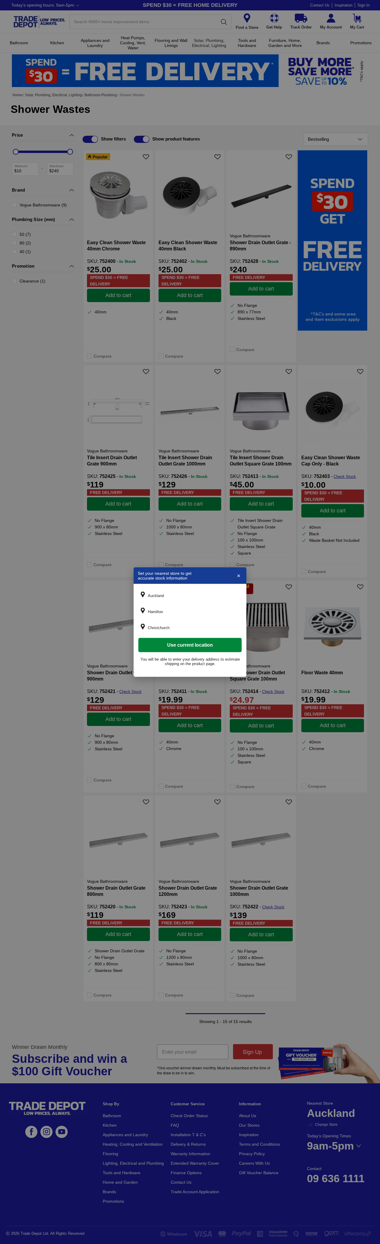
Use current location (190, 645)
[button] (190, 595)
